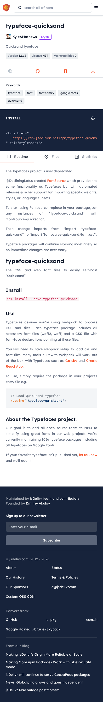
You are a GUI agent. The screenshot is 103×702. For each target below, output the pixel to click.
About (11, 568)
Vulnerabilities (65, 55)
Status (57, 568)
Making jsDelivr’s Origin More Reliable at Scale (44, 654)
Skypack (53, 629)
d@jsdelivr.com (64, 587)
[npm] (65, 71)
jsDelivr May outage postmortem (32, 690)
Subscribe (51, 540)
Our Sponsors (17, 587)
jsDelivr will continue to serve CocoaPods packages (48, 674)
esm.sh (91, 619)
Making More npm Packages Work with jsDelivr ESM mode (48, 664)
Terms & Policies (65, 577)
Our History (15, 577)
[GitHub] (37, 71)
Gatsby (71, 360)
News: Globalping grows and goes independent (44, 682)
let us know (88, 455)
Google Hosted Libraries (26, 629)
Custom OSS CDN (20, 596)
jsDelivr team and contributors (55, 498)
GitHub (11, 619)
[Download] (93, 71)
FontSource (56, 181)
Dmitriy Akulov (38, 503)
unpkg (51, 619)
